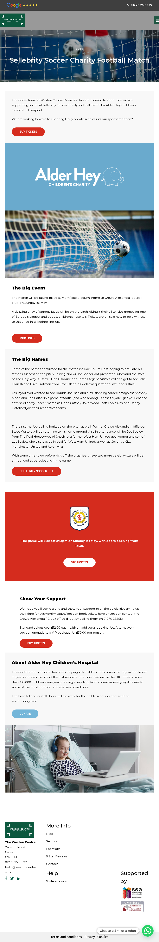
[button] (148, 931)
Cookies (102, 937)
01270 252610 (113, 618)
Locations (53, 849)
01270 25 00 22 (16, 862)
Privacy (89, 937)
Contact (52, 864)
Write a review (56, 881)
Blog (79, 49)
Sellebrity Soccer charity (60, 105)
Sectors (51, 841)
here (101, 613)
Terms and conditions (66, 937)
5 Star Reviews (56, 856)
